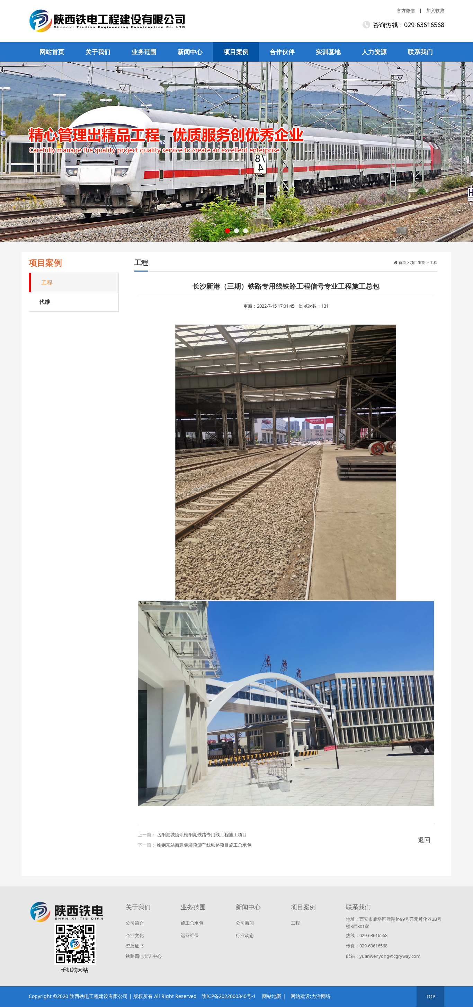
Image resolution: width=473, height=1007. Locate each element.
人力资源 (374, 51)
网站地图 (272, 996)
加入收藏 (435, 10)
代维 (44, 302)
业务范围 (144, 51)
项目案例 (236, 51)
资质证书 (135, 946)
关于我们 (98, 51)
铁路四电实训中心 (144, 956)
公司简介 (135, 923)
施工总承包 (192, 923)
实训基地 (328, 51)
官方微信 (406, 10)
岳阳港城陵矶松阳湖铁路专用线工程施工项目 (202, 834)
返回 (424, 840)
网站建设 (300, 996)
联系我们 (420, 51)
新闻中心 (190, 51)
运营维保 (190, 935)
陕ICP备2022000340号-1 (229, 996)
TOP (430, 996)
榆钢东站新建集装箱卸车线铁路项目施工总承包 (204, 845)
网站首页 (51, 51)
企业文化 (135, 935)
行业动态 (245, 935)
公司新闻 (245, 923)
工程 (46, 282)
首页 (402, 262)
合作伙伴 (282, 51)
